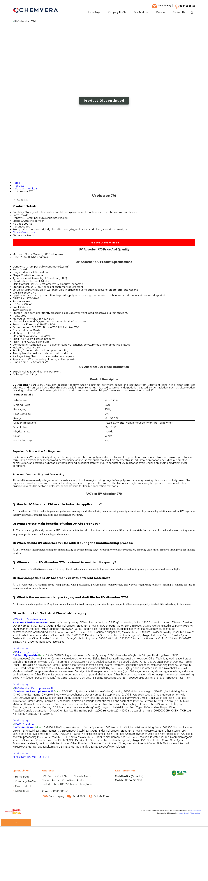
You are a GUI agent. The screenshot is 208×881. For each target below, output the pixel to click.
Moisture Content (23, 347)
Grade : (60, 625)
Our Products (141, 12)
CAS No (17, 292)
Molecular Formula (24, 318)
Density (17, 266)
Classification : (65, 638)
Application (19, 295)
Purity (16, 315)
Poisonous (19, 301)
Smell (16, 307)
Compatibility (20, 344)
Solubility (18, 289)
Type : (84, 674)
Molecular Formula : (89, 625)
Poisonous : (65, 632)
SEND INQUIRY (22, 757)
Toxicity (17, 353)
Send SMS (78, 796)
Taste (16, 310)
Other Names (21, 327)
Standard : (68, 635)
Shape (16, 275)
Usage (16, 272)
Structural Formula (25, 324)
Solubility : (143, 668)
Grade (16, 330)
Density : (113, 635)
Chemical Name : (171, 622)
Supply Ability (21, 371)
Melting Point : (137, 622)
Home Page (93, 12)
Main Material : (141, 632)
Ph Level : (98, 632)
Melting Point (21, 333)
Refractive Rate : (51, 641)
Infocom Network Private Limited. (189, 813)
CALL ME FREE (41, 757)
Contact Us (179, 12)
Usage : (152, 635)
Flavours (160, 12)
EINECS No (19, 298)
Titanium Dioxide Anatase (30, 622)
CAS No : (179, 638)
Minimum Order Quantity (28, 254)
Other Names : (29, 625)
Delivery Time (21, 374)
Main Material (21, 284)
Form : (171, 635)
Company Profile (117, 12)
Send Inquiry (20, 648)
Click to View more (24, 232)
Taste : (49, 629)
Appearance (20, 359)
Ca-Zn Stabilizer (23, 727)
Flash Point (19, 341)
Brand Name (20, 362)
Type (16, 278)
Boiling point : (94, 638)
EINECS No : (25, 641)
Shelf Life (18, 338)
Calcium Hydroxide (25, 655)
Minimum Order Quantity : (66, 622)
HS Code (18, 304)
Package (18, 356)
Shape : (36, 638)
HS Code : (120, 638)
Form (16, 269)
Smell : (26, 629)
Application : (102, 665)
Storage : (140, 625)
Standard (18, 286)
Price (16, 257)
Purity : (184, 625)
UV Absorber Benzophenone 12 (33, 691)
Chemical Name (22, 321)
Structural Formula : (150, 638)
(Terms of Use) (195, 810)
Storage (17, 312)
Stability (17, 350)
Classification (20, 281)
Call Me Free (101, 796)
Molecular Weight (24, 336)
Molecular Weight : (104, 622)
